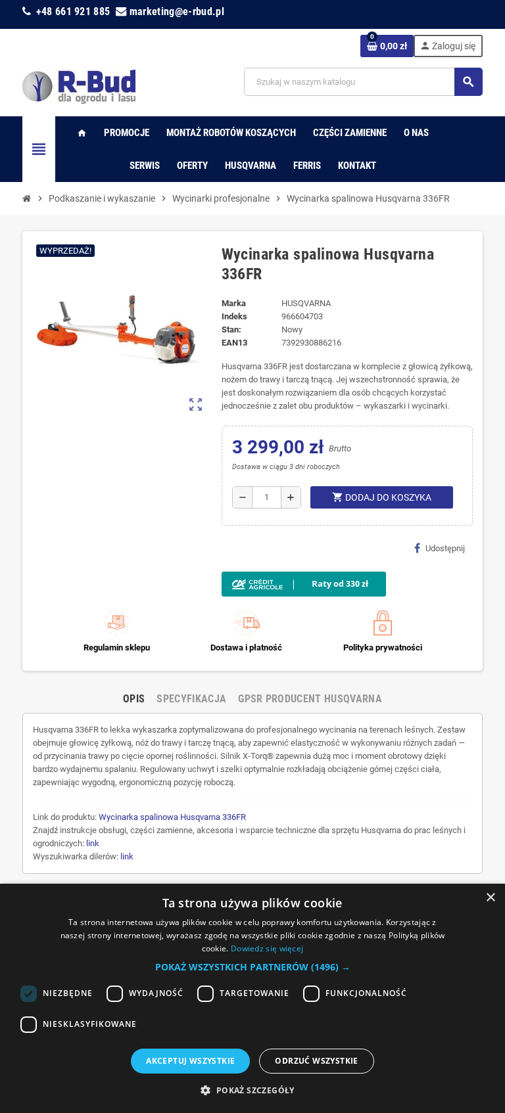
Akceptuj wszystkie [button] (190, 1060)
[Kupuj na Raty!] (347, 584)
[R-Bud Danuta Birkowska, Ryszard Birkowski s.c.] (78, 86)
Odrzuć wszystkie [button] (316, 1060)
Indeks (234, 316)
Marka (234, 303)
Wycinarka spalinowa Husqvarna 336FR (172, 817)
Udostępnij (445, 548)
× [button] (490, 898)
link (92, 843)
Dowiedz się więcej (267, 948)
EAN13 (234, 343)
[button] (252, 967)
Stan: (231, 329)
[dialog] (252, 998)
